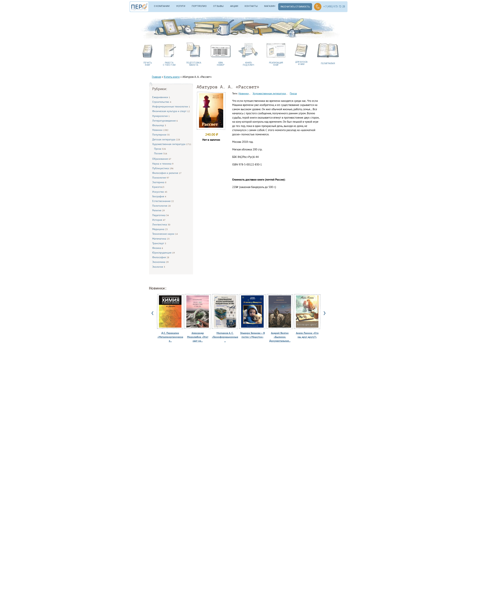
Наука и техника (162, 163)
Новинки (160, 130)
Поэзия (160, 153)
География (159, 196)
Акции (234, 6)
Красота (158, 187)
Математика (161, 238)
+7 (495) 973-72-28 (334, 6)
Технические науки (165, 233)
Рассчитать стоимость (295, 6)
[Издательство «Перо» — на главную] (140, 7)
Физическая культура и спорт (171, 111)
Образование (161, 158)
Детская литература (166, 139)
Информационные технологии (171, 106)
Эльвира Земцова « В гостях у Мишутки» (252, 335)
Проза (160, 148)
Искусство (159, 191)
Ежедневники (161, 97)
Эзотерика (159, 182)
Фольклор (159, 125)
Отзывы (218, 6)
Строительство (161, 101)
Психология (160, 177)
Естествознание (163, 201)
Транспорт (159, 243)
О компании (162, 6)
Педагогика (160, 215)
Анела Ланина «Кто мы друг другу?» (307, 335)
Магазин (269, 6)
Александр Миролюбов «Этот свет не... (197, 336)
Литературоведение (165, 120)
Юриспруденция (163, 252)
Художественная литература (171, 144)
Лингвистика (161, 224)
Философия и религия (166, 173)
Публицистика (162, 168)
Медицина (160, 229)
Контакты (251, 6)
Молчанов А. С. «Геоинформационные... (225, 336)
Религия (158, 210)
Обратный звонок (317, 6)
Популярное (161, 134)
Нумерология (161, 116)
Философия (160, 257)
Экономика (160, 262)
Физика (157, 248)
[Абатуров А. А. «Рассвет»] (211, 126)
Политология (161, 205)
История (158, 220)
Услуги (180, 6)
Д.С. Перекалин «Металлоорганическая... (170, 336)
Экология (158, 266)
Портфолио (199, 6)
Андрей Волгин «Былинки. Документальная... (279, 336)
